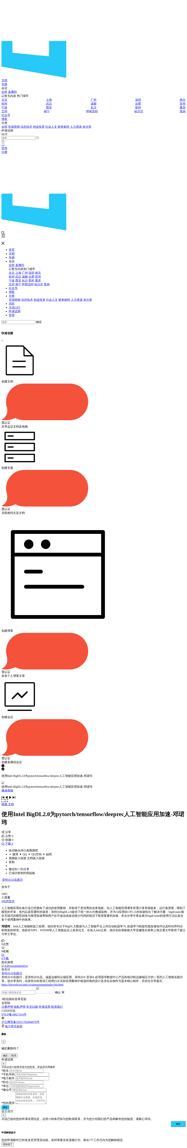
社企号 (5, 115)
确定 (39, 321)
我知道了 (7, 1144)
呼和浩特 (92, 111)
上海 (49, 99)
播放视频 (7, 790)
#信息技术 (8, 901)
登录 (4, 148)
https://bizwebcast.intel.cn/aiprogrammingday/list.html (32, 984)
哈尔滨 (138, 111)
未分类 (87, 126)
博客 (4, 119)
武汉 (49, 103)
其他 (183, 111)
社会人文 (51, 126)
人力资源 (76, 126)
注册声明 (7, 1006)
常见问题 (32, 1006)
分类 (12, 295)
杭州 (4, 103)
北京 (4, 99)
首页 (12, 249)
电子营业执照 (13, 1026)
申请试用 (14, 311)
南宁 (47, 111)
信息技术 (26, 126)
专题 (4, 84)
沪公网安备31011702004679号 (20, 1022)
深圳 (138, 99)
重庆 (183, 107)
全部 (4, 91)
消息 (12, 303)
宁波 (4, 107)
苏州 (183, 103)
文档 (4, 80)
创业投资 (39, 126)
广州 (93, 99)
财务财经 (63, 126)
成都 (93, 103)
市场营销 (14, 126)
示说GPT (14, 307)
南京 (183, 99)
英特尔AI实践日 (12, 879)
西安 (49, 107)
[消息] (2, 144)
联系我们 (57, 1006)
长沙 (93, 107)
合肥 (138, 103)
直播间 (12, 91)
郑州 (138, 107)
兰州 (4, 111)
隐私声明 (20, 1006)
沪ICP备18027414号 (13, 1014)
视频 (4, 804)
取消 (13, 1055)
